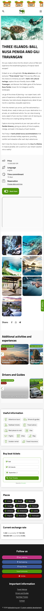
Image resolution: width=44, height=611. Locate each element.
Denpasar (22, 506)
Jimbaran (10, 511)
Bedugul (31, 501)
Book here (13, 191)
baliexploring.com (14, 607)
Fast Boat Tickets (22, 597)
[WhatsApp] (15, 322)
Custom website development (31, 607)
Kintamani (23, 511)
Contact (22, 600)
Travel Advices (22, 589)
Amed (9, 501)
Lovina (36, 511)
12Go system (23, 483)
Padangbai (35, 515)
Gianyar (34, 506)
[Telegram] (19, 322)
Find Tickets (13, 478)
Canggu (9, 506)
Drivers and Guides (22, 593)
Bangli (20, 501)
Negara (9, 515)
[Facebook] (11, 322)
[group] (7, 4)
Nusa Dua (22, 515)
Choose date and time (14, 184)
